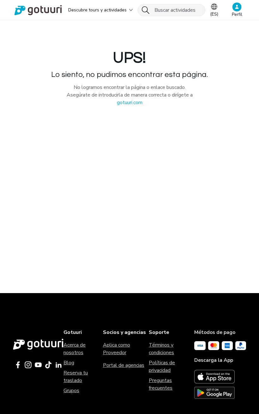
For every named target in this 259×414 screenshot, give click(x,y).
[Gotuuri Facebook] (18, 365)
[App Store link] (220, 376)
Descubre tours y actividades (97, 10)
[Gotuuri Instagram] (28, 365)
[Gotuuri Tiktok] (48, 365)
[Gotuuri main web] (38, 344)
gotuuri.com (129, 102)
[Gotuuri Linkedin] (58, 365)
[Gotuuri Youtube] (38, 365)
